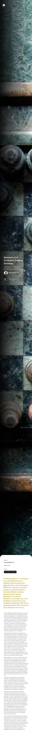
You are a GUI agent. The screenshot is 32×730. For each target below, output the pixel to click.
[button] (29, 5)
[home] (9, 5)
